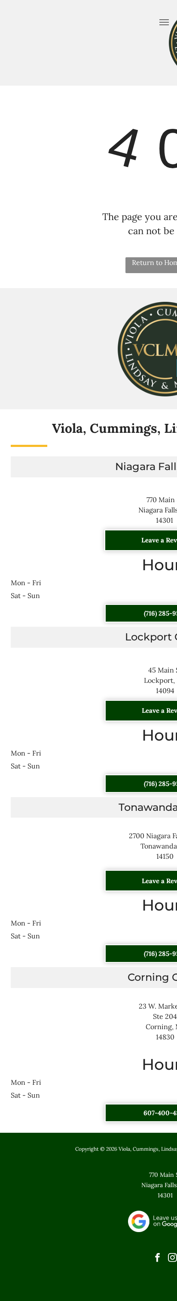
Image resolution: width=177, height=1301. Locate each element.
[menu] (164, 22)
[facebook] (157, 1258)
